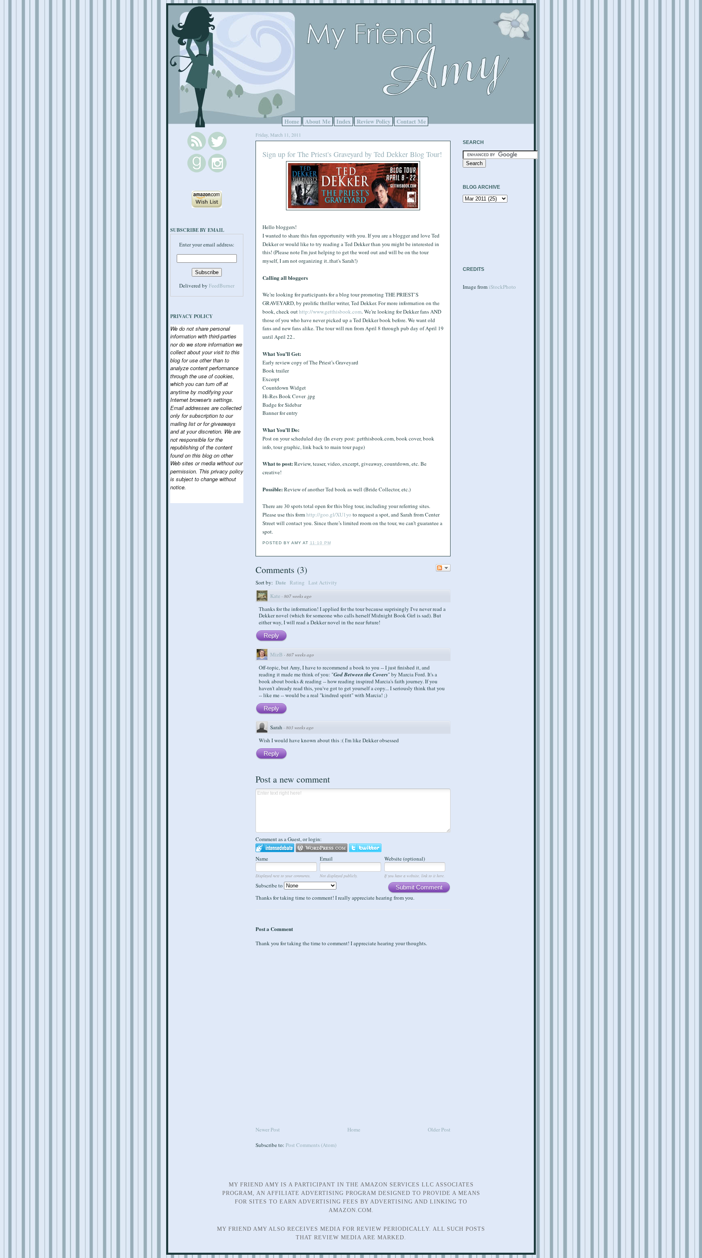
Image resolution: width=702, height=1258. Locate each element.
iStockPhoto (502, 286)
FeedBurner (221, 285)
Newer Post (268, 1129)
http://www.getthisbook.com (330, 311)
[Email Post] (333, 543)
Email (326, 858)
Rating (297, 582)
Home (291, 121)
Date (280, 582)
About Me (317, 121)
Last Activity (322, 582)
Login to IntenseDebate (275, 848)
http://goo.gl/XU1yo (328, 514)
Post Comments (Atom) (311, 1145)
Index (343, 121)
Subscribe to (270, 885)
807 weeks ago (298, 596)
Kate (275, 596)
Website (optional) (404, 858)
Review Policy (373, 121)
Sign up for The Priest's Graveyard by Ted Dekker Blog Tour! (352, 154)
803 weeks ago (300, 727)
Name (262, 858)
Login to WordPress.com (321, 848)
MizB (276, 654)
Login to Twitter (365, 848)
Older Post (439, 1129)
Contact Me (411, 121)
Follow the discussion (443, 567)
